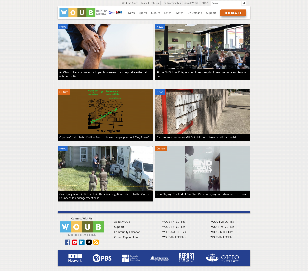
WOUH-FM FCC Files (222, 227)
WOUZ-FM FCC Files (222, 237)
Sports (143, 13)
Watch (179, 13)
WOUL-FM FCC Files (221, 232)
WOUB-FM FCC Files (174, 237)
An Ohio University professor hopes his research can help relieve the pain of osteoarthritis (105, 74)
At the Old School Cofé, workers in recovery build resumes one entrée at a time (201, 74)
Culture (155, 13)
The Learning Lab (171, 2)
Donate (233, 12)
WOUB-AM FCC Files (174, 232)
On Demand (195, 13)
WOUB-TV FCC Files (173, 221)
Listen (167, 13)
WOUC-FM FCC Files (222, 221)
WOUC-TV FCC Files (173, 227)
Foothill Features (150, 2)
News (131, 13)
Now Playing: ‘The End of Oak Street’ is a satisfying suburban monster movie (202, 194)
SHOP (205, 2)
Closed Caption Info (126, 237)
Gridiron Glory (129, 2)
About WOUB (191, 2)
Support (211, 13)
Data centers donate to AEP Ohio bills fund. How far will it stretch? (196, 137)
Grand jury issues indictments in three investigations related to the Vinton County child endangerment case (104, 196)
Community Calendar (127, 232)
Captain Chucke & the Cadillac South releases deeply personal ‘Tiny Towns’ (104, 137)
